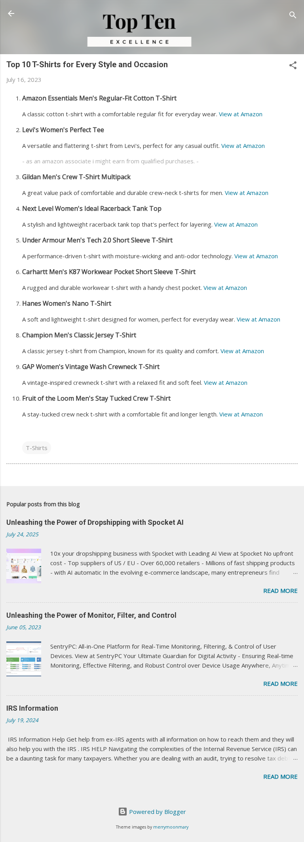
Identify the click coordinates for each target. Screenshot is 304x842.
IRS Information (32, 708)
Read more (280, 590)
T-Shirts (37, 448)
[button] (293, 66)
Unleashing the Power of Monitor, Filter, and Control (91, 615)
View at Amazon (240, 114)
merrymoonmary (170, 827)
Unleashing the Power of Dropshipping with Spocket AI (95, 522)
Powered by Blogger (156, 812)
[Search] (293, 16)
